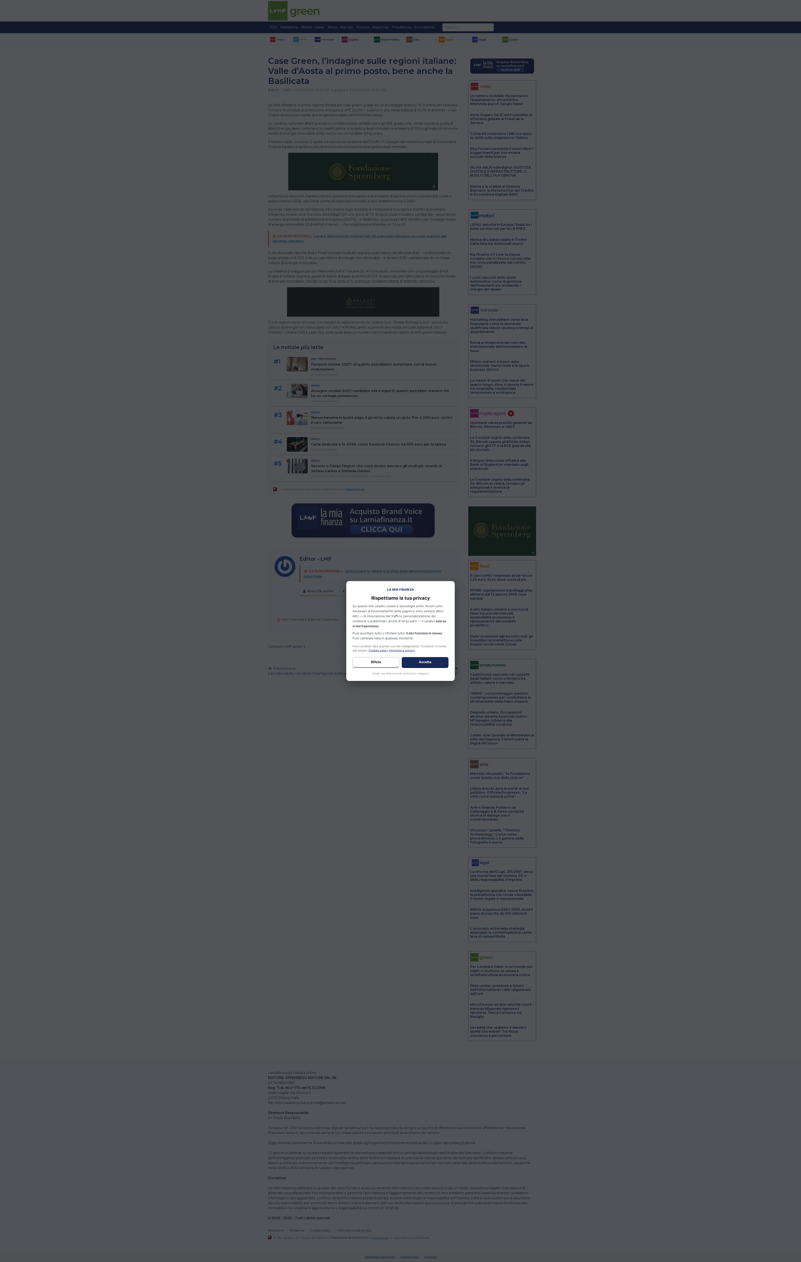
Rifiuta (376, 662)
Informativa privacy (402, 650)
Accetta (425, 662)
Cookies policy (378, 650)
